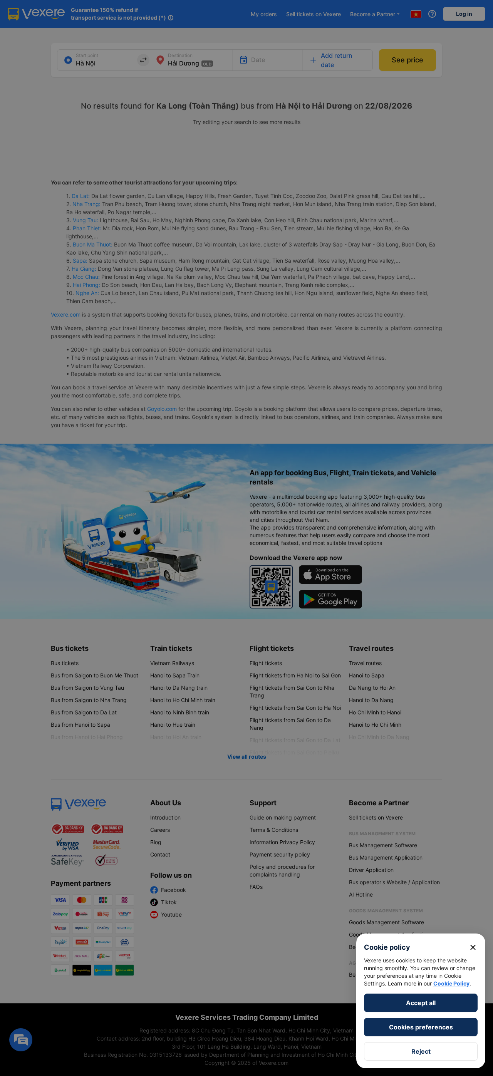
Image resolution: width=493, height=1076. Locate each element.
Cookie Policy (451, 983)
